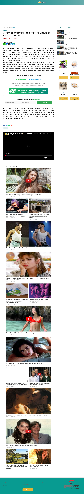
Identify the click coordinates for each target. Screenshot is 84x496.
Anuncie (28, 489)
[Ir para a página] (42, 2)
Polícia (13, 27)
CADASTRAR (44, 102)
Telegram (36, 79)
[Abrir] (1, 2)
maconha (6, 128)
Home (4, 27)
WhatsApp (23, 79)
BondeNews (9, 27)
